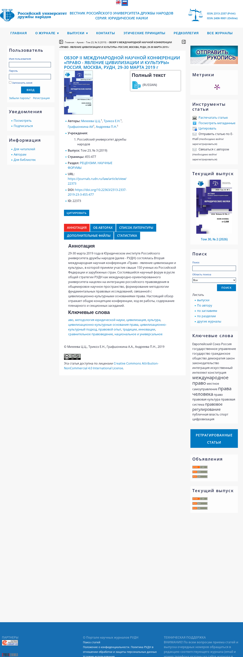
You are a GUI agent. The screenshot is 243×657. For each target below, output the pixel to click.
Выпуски (75, 33)
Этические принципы (144, 33)
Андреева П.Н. (106, 127)
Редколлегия (186, 33)
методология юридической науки (100, 320)
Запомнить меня (22, 82)
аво (70, 320)
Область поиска (201, 274)
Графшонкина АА (80, 127)
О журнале (45, 33)
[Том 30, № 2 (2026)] (214, 232)
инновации (146, 329)
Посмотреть (23, 120)
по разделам (206, 316)
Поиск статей (91, 642)
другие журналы (209, 321)
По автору (204, 305)
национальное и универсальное (138, 334)
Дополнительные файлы (88, 236)
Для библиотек (25, 160)
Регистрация (41, 98)
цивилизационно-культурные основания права (103, 325)
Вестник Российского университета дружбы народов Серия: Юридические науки (121, 15)
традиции (130, 329)
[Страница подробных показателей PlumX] (217, 87)
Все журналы (220, 33)
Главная (18, 33)
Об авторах (103, 228)
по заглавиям (207, 311)
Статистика (127, 236)
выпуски (203, 300)
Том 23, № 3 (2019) (96, 42)
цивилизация (136, 320)
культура (154, 320)
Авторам (20, 154)
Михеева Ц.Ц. (91, 121)
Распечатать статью (213, 117)
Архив (80, 42)
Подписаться (23, 126)
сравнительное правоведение (90, 334)
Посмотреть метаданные (217, 123)
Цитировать (207, 128)
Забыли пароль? (19, 98)
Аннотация (77, 228)
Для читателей (24, 149)
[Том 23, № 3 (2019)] (78, 113)
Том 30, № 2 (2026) (214, 239)
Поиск (196, 262)
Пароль (13, 70)
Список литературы (136, 228)
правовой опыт (109, 329)
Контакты (105, 33)
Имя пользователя (20, 58)
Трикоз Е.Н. (112, 121)
